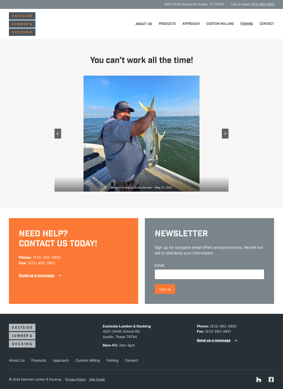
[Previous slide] (57, 134)
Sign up (165, 289)
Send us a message (36, 275)
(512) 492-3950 (262, 4)
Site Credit (97, 379)
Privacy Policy (75, 379)
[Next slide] (225, 134)
